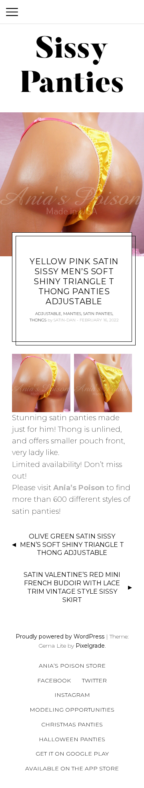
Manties (72, 313)
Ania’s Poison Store (72, 665)
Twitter (94, 680)
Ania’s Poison (78, 487)
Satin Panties (97, 313)
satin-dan (65, 320)
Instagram (72, 694)
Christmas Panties (72, 724)
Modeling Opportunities (72, 709)
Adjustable (48, 313)
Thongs (38, 320)
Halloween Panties (72, 739)
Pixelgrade (90, 645)
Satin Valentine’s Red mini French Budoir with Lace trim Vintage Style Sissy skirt (72, 587)
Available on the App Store (72, 768)
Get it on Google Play (72, 753)
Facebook (54, 680)
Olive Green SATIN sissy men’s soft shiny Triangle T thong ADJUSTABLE (72, 545)
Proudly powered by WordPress (60, 636)
